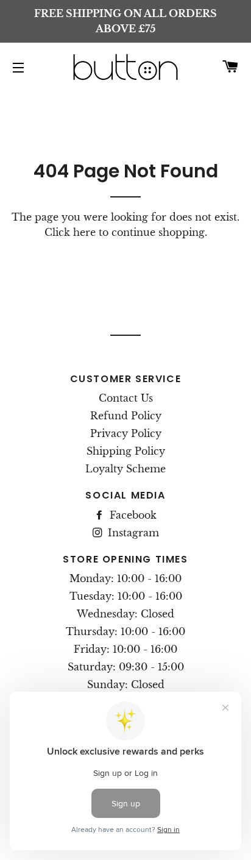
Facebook (132, 515)
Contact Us (126, 398)
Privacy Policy (125, 433)
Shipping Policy (126, 451)
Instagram (132, 533)
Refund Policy (125, 416)
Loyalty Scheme (125, 469)
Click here (70, 232)
